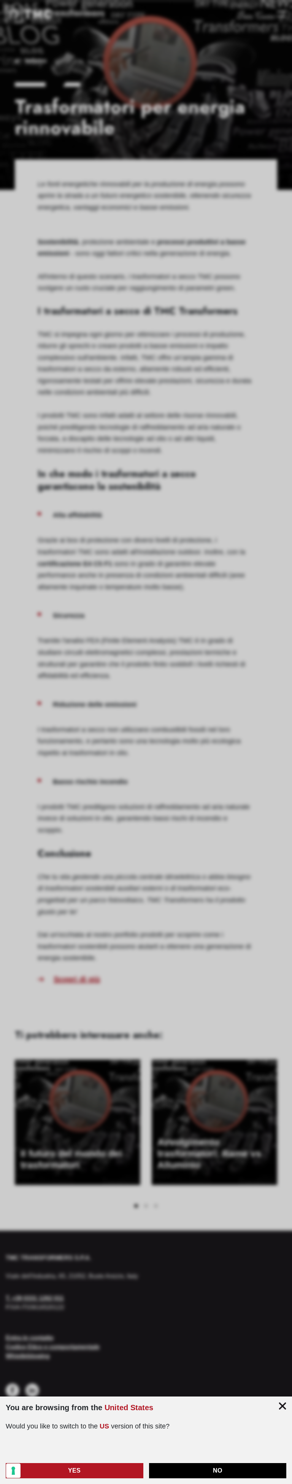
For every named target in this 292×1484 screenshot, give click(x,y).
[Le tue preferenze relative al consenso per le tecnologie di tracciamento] (13, 1470)
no (217, 1470)
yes (74, 1470)
